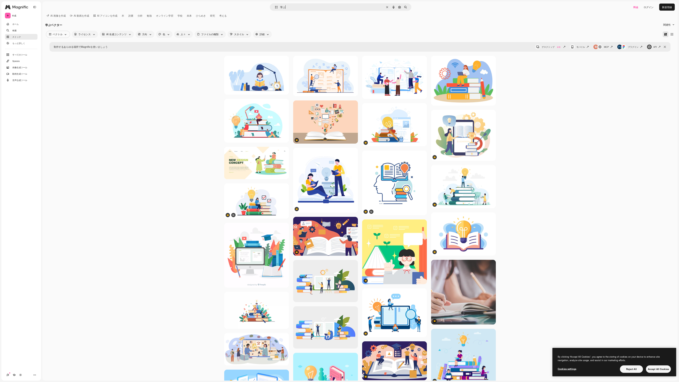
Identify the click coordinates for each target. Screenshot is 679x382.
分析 (140, 15)
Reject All (631, 369)
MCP (606, 46)
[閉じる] (664, 46)
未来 (189, 15)
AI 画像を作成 (58, 15)
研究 (212, 15)
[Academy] (14, 375)
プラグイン (633, 46)
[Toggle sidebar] (34, 7)
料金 (635, 7)
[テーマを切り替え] (20, 375)
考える (223, 15)
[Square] (672, 34)
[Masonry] (665, 34)
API (655, 46)
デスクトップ (551, 46)
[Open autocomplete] (275, 7)
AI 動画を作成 (81, 15)
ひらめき (201, 15)
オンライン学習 (164, 15)
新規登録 (667, 7)
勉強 (149, 15)
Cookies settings (567, 369)
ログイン (649, 7)
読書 (130, 15)
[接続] (8, 375)
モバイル (580, 46)
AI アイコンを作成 (107, 15)
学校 (180, 15)
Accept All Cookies (658, 369)
